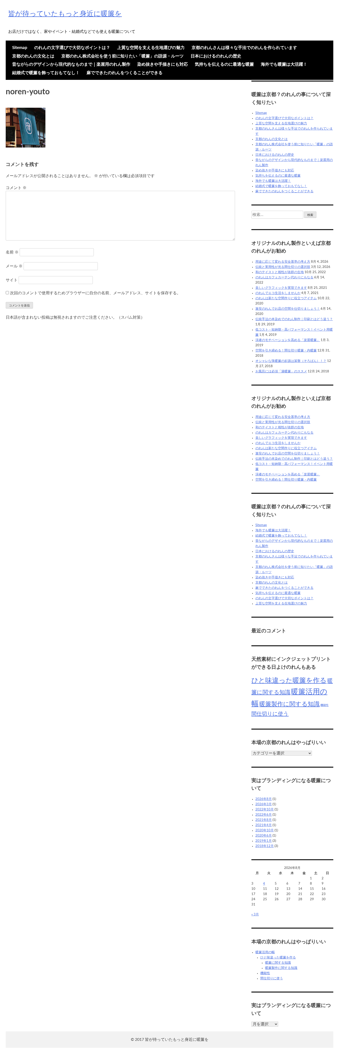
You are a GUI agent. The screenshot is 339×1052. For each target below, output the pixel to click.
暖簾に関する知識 (278, 962)
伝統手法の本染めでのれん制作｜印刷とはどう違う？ (294, 319)
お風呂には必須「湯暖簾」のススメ (281, 371)
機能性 (324, 705)
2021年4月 (263, 825)
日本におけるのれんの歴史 (216, 56)
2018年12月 (264, 846)
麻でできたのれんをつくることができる (125, 73)
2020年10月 (264, 830)
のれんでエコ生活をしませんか (278, 293)
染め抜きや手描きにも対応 (162, 64)
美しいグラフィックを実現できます (281, 288)
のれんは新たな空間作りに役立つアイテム (286, 298)
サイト (12, 280)
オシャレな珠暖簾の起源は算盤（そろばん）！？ (290, 361)
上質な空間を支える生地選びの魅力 (151, 48)
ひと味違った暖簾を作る (289, 680)
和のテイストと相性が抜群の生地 (279, 272)
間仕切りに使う (270, 713)
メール (14, 266)
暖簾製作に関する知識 (289, 704)
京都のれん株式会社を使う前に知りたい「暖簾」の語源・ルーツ (122, 56)
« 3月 (255, 914)
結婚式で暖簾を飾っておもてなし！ (46, 73)
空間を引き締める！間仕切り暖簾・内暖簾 (286, 350)
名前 (12, 252)
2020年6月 (263, 835)
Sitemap (19, 48)
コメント (16, 188)
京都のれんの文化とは (33, 56)
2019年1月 (263, 841)
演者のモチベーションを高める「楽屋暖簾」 (287, 340)
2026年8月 (263, 799)
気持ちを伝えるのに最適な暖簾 (224, 64)
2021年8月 (263, 820)
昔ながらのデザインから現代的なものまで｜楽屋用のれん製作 (71, 64)
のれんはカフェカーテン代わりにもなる (284, 277)
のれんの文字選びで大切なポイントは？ (72, 48)
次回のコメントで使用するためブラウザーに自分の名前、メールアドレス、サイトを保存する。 (95, 293)
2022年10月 (264, 809)
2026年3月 (263, 804)
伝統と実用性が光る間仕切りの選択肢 (282, 267)
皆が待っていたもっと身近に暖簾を (65, 13)
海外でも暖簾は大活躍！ (284, 64)
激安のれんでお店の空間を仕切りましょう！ (287, 308)
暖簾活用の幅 (265, 952)
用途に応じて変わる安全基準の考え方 (282, 261)
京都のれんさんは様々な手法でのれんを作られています (244, 48)
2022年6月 (263, 814)
